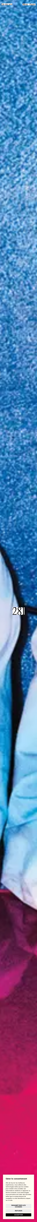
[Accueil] (6, 4)
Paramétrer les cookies (18, 1206)
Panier (32, 4)
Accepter (18, 1215)
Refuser (18, 1211)
